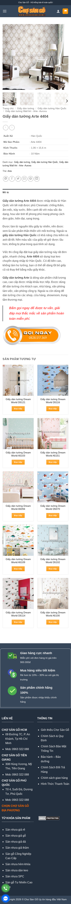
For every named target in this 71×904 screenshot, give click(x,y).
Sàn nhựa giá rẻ (15, 829)
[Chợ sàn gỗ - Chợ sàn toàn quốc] (31, 11)
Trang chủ (8, 108)
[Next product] (5, 127)
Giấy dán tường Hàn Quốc (52, 108)
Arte (10, 171)
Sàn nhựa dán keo (16, 870)
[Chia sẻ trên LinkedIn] (37, 179)
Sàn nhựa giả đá (15, 841)
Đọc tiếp (18, 409)
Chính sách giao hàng (54, 777)
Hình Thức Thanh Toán (55, 783)
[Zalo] (5, 898)
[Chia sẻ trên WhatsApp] (6, 179)
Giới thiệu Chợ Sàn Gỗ (55, 729)
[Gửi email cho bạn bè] (24, 179)
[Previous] (8, 56)
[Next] (63, 56)
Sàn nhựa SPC (14, 876)
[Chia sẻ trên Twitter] (18, 179)
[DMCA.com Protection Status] (48, 818)
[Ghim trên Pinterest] (30, 179)
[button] (5, 11)
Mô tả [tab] (6, 192)
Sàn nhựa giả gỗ (15, 835)
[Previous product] (11, 127)
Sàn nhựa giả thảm (17, 847)
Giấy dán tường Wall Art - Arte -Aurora (26, 111)
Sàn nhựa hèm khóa (17, 864)
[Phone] (5, 888)
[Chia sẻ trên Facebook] (12, 179)
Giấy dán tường (25, 108)
